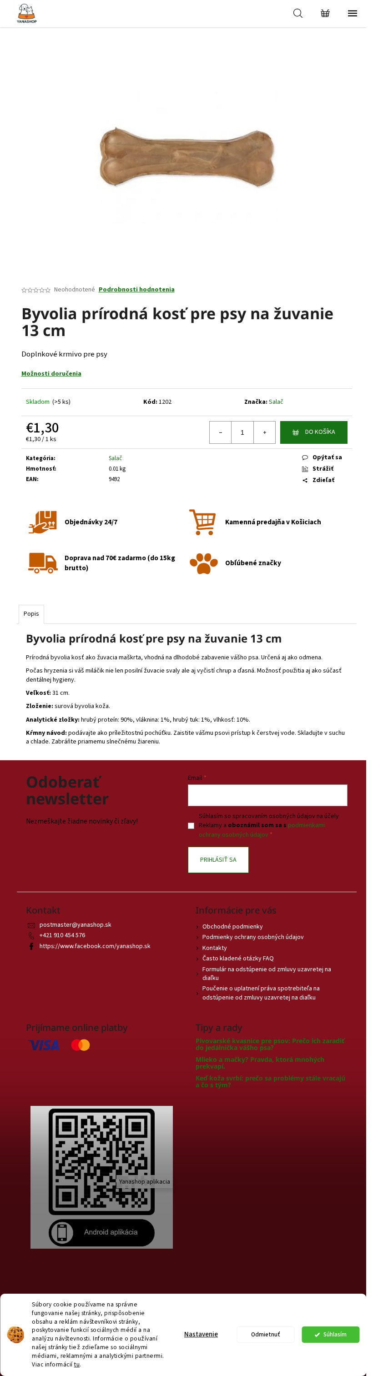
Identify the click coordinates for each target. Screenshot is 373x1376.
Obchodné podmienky (232, 926)
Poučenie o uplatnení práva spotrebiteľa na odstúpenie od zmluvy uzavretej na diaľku (261, 993)
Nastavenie (201, 1334)
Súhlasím (335, 1334)
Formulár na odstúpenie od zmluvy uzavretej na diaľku (266, 974)
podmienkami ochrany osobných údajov (262, 830)
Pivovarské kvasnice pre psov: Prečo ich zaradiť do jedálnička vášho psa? (270, 1044)
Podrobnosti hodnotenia (137, 290)
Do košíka (320, 432)
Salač (276, 402)
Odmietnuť (265, 1334)
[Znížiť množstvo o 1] (221, 432)
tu (77, 1364)
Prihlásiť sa (218, 859)
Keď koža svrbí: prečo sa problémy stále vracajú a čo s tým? (270, 1082)
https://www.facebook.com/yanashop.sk (95, 946)
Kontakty (214, 948)
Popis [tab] (31, 613)
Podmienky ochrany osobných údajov (253, 937)
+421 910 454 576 (62, 935)
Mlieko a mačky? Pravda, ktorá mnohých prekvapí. (260, 1063)
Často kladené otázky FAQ (238, 958)
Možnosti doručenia (51, 373)
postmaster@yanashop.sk (75, 924)
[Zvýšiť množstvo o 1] (264, 432)
